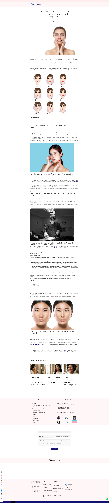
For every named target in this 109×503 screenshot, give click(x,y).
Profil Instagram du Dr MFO (37, 344)
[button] (47, 4)
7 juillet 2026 (50, 375)
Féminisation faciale (62, 21)
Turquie (38, 299)
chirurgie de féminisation (43, 345)
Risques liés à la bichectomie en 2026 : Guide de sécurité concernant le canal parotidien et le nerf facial (38, 381)
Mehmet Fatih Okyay (55, 247)
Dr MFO (34, 347)
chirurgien (37, 246)
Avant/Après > (1, 499)
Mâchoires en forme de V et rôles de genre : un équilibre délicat (41, 120)
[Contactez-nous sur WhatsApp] (107, 498)
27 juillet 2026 (33, 375)
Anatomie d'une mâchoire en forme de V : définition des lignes (41, 118)
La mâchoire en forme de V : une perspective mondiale (39, 119)
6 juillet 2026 (66, 375)
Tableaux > (1, 486)
